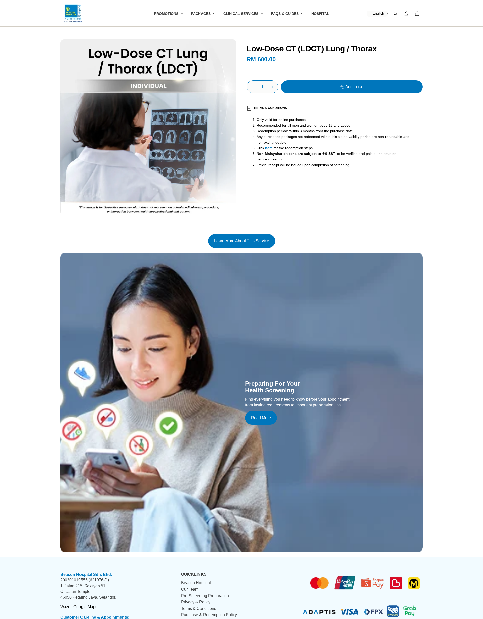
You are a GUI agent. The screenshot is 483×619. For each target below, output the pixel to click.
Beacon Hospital (196, 583)
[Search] (395, 13)
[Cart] (417, 13)
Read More (261, 418)
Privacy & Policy (195, 602)
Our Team (189, 589)
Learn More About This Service (241, 241)
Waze (65, 607)
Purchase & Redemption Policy (209, 615)
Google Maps (85, 607)
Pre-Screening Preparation (205, 596)
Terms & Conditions (270, 108)
